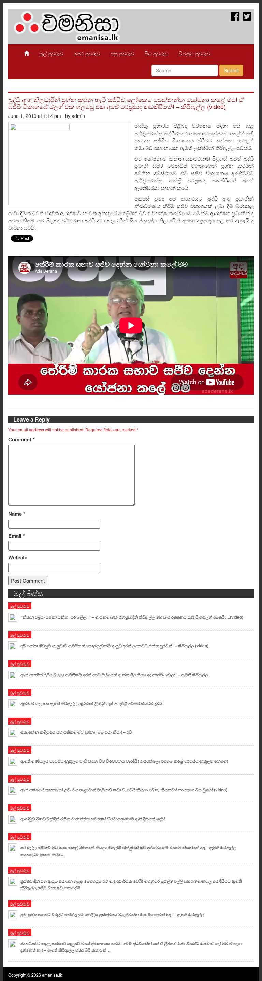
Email (16, 535)
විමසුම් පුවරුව (194, 53)
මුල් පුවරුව (51, 53)
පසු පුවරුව (122, 53)
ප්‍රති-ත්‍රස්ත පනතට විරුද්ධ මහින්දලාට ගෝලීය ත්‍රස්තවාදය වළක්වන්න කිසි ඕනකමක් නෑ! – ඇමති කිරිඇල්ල (112, 914)
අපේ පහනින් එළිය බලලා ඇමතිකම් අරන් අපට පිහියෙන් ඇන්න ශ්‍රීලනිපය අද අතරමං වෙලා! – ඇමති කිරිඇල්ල (114, 675)
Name (16, 513)
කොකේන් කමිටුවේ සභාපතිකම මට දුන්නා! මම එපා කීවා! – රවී (76, 732)
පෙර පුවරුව (87, 53)
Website (17, 557)
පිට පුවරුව (157, 53)
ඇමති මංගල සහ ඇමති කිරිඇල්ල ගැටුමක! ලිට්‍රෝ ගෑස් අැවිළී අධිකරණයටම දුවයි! (92, 703)
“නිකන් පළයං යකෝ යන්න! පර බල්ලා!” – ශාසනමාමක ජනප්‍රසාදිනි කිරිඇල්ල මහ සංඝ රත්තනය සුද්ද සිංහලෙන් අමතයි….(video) (131, 617)
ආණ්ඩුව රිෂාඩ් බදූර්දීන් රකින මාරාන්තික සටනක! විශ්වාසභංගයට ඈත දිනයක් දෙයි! (92, 819)
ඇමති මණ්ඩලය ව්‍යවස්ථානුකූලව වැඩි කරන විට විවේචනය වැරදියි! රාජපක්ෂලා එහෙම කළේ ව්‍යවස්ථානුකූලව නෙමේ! (124, 761)
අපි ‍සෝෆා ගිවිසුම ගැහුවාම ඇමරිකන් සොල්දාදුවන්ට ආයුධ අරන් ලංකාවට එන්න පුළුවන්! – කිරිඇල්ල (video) (114, 646)
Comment (21, 439)
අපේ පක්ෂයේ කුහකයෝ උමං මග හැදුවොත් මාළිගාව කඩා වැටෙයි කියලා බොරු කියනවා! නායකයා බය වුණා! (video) (123, 790)
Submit (231, 70)
